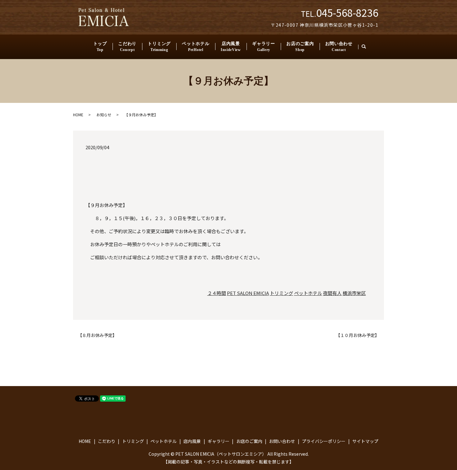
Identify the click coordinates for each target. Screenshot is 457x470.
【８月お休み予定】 (97, 335)
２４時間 (216, 293)
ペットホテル (195, 46)
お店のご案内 (300, 46)
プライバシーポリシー (323, 441)
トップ (100, 46)
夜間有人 (332, 293)
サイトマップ (365, 441)
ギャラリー (263, 46)
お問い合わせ (339, 46)
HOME (78, 114)
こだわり (127, 46)
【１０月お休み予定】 (357, 335)
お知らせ (103, 114)
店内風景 (231, 46)
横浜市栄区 (354, 293)
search (366, 46)
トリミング (159, 46)
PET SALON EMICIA (248, 293)
